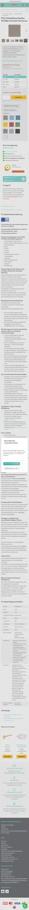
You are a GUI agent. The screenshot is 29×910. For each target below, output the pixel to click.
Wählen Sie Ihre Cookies (11, 468)
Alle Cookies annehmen (12, 463)
